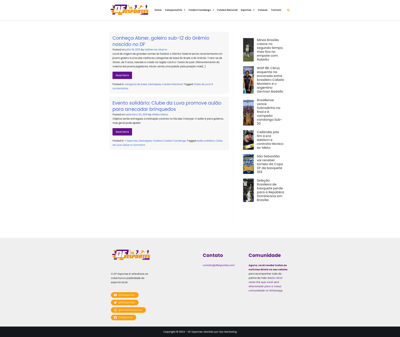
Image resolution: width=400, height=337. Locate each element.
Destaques (154, 84)
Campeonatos (173, 10)
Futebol (157, 141)
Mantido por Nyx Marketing (220, 332)
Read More (122, 75)
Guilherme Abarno (156, 49)
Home (158, 10)
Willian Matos (160, 114)
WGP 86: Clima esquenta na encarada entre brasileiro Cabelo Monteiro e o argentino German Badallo (270, 80)
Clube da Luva (202, 84)
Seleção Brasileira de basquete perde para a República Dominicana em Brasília (270, 190)
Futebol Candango (200, 10)
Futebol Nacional (227, 10)
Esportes (246, 10)
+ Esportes (131, 141)
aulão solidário (205, 141)
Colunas (263, 10)
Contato (276, 10)
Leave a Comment (133, 145)
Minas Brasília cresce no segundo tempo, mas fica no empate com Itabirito (270, 50)
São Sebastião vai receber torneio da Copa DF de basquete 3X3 (270, 164)
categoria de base (135, 84)
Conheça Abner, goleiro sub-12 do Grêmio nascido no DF (160, 41)
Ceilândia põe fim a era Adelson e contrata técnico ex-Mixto (270, 140)
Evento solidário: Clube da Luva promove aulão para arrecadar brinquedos (166, 106)
